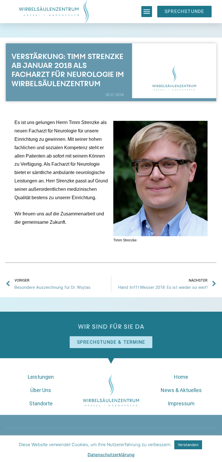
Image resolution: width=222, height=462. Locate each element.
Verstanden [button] (188, 444)
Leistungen (41, 377)
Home (181, 377)
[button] (146, 11)
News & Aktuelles (181, 390)
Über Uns (40, 390)
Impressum (181, 403)
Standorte (41, 403)
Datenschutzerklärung (111, 454)
